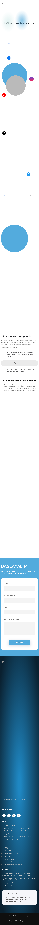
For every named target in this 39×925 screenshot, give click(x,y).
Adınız (6, 584)
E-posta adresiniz (10, 595)
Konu (5, 607)
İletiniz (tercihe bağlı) (11, 619)
